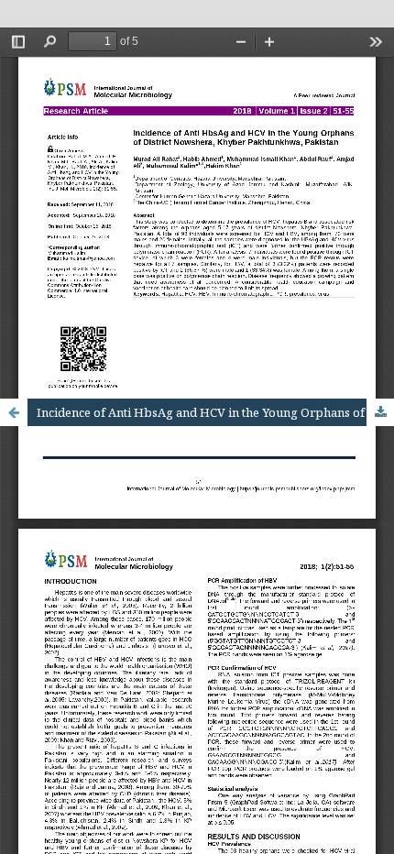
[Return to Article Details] (13, 412)
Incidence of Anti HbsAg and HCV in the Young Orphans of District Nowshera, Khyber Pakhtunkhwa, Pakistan (215, 412)
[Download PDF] (380, 412)
